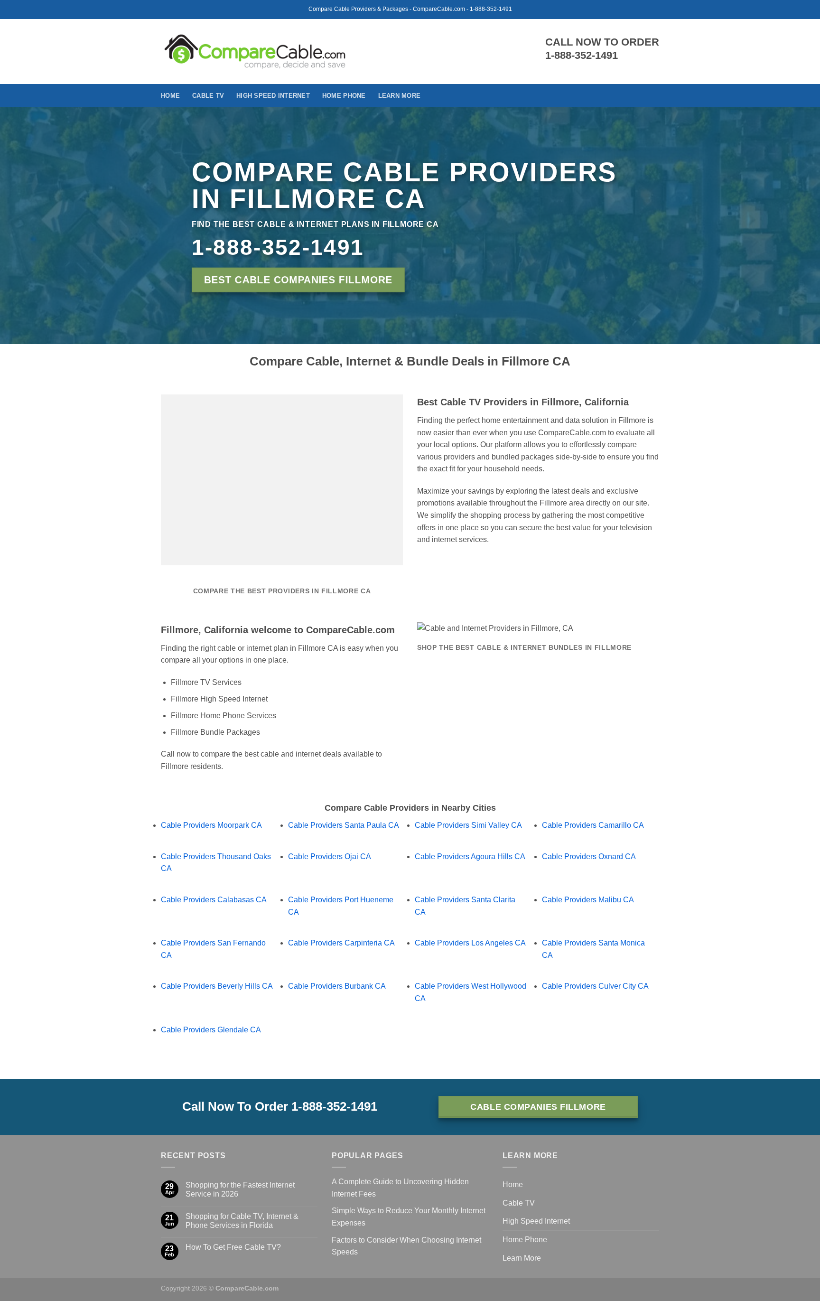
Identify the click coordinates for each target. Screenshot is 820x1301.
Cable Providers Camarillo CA (593, 825)
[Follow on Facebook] (653, 95)
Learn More (399, 95)
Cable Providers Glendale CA (211, 1030)
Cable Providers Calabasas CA (214, 900)
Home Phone (344, 95)
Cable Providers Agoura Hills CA (470, 856)
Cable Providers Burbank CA (337, 986)
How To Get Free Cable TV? (233, 1247)
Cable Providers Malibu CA (588, 900)
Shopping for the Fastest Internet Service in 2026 (240, 1189)
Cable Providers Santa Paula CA (343, 825)
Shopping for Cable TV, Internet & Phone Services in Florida (242, 1220)
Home (170, 95)
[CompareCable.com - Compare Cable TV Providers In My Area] (255, 51)
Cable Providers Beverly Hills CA (217, 986)
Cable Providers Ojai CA (329, 856)
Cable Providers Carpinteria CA (341, 943)
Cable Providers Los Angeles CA (470, 943)
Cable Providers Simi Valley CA (468, 825)
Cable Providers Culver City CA (595, 986)
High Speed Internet (273, 95)
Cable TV (208, 95)
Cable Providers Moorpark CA (211, 825)
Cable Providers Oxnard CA (589, 856)
